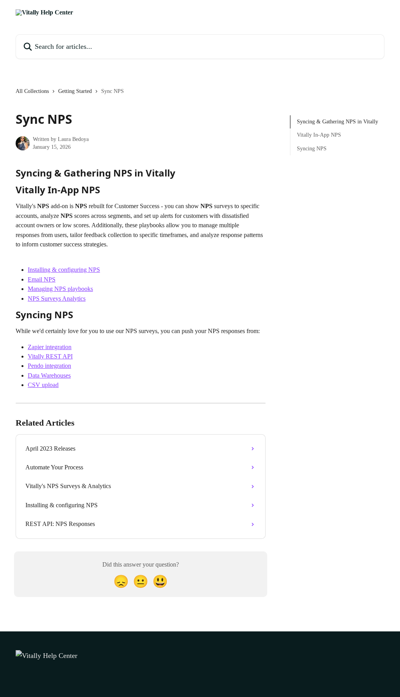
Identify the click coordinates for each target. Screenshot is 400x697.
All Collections (32, 91)
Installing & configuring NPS (64, 269)
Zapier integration (49, 347)
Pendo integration (49, 365)
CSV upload (43, 384)
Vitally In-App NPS (319, 135)
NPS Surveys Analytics (57, 298)
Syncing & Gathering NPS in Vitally (337, 122)
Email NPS (41, 279)
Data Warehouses (49, 375)
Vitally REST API (50, 356)
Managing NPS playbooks (60, 288)
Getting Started (75, 91)
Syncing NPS (312, 149)
